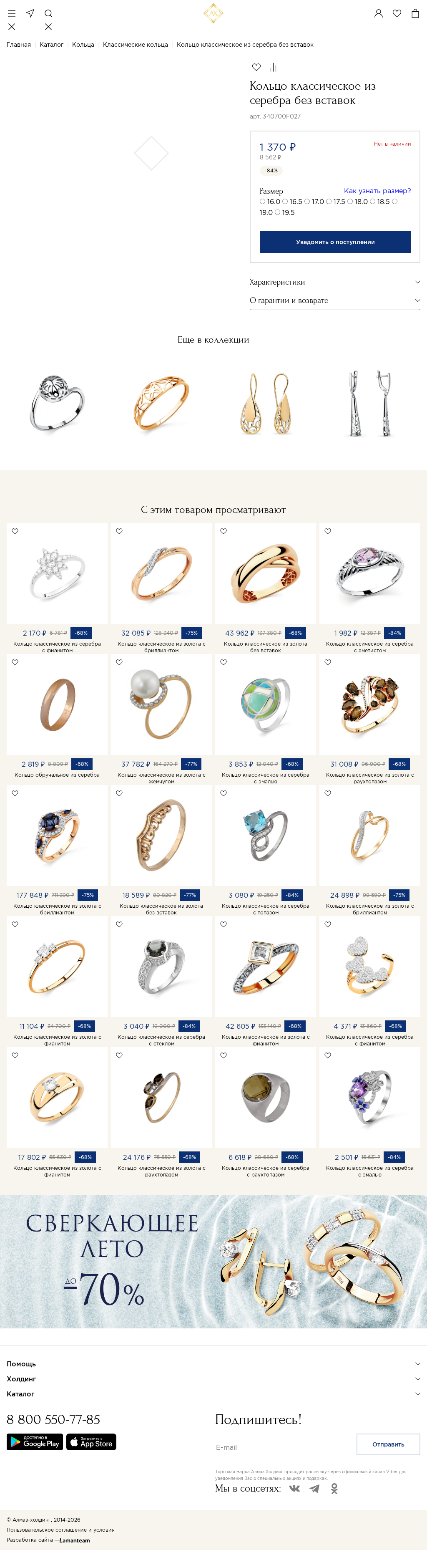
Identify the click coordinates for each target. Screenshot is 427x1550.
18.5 (383, 201)
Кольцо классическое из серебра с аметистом (370, 647)
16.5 (296, 201)
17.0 (318, 201)
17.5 (339, 201)
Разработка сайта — (33, 1539)
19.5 (288, 212)
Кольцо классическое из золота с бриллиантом (162, 647)
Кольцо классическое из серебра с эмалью (265, 778)
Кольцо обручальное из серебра (57, 775)
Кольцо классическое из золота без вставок (265, 647)
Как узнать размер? (377, 190)
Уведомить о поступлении (335, 242)
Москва (30, 13)
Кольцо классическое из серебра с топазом (265, 909)
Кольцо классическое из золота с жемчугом (162, 778)
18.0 (361, 201)
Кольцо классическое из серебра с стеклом (161, 1040)
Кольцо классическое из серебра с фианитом (57, 647)
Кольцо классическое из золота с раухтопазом (370, 778)
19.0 (266, 212)
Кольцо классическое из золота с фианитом (57, 1040)
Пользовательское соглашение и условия (61, 1529)
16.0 (273, 201)
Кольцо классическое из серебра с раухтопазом (265, 1171)
